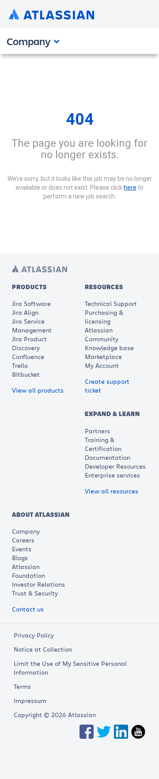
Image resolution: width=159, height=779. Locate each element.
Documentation (107, 457)
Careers (23, 540)
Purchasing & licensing (104, 316)
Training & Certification (103, 444)
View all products (38, 390)
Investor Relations (38, 584)
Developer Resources (115, 466)
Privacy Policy (34, 635)
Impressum (30, 700)
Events (21, 549)
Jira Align (25, 312)
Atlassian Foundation (28, 571)
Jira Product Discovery (29, 343)
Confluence (28, 356)
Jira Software (31, 303)
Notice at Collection (43, 649)
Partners (97, 431)
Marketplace (103, 356)
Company (26, 531)
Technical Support (111, 303)
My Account (102, 365)
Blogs (20, 558)
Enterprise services (112, 475)
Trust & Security (35, 593)
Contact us (28, 609)
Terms (22, 686)
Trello (20, 365)
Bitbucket (26, 374)
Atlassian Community (101, 334)
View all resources (111, 491)
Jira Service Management (32, 325)
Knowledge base (109, 348)
